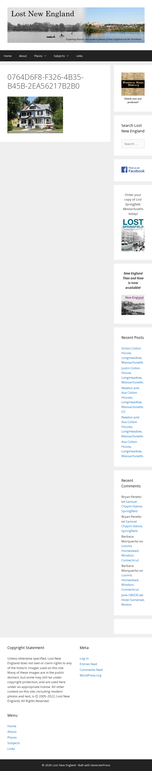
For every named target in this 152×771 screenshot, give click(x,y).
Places (38, 56)
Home (8, 56)
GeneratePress (100, 765)
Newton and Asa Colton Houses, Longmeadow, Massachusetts (132, 426)
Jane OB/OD (130, 595)
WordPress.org (90, 675)
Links (79, 56)
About (23, 56)
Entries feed (88, 664)
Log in (84, 658)
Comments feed (91, 670)
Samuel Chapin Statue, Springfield (132, 506)
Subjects (59, 56)
